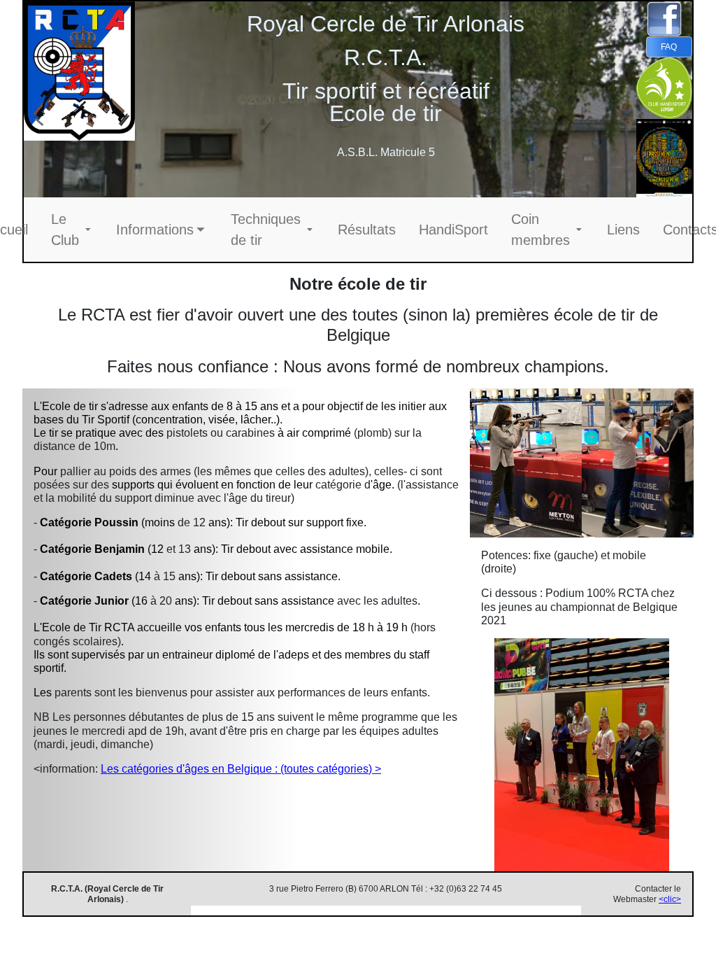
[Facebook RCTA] (664, 18)
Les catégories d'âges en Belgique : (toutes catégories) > (241, 769)
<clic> (670, 899)
